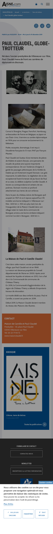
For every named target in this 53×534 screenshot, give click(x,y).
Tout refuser (42, 513)
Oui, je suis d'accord (13, 513)
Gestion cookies (45, 482)
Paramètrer (28, 514)
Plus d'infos (8, 504)
